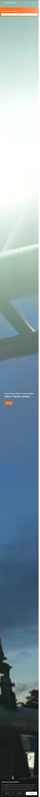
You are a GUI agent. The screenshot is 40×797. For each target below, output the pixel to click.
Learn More (19, 14)
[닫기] (36, 9)
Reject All (7, 793)
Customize (19, 793)
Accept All (31, 793)
